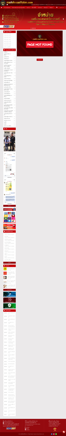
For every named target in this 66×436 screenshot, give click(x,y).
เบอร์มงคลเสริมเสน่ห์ (7, 92)
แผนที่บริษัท (28, 430)
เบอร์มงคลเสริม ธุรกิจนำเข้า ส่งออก (8, 114)
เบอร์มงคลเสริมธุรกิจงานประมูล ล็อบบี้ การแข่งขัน (8, 89)
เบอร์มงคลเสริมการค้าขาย (7, 87)
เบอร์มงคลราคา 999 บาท (7, 120)
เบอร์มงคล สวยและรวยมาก (7, 100)
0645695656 (27, 427)
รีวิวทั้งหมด (9, 206)
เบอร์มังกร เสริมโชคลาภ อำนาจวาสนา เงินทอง (8, 63)
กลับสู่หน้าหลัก (40, 59)
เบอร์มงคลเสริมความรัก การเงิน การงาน (8, 73)
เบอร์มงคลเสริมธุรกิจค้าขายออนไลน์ (7, 76)
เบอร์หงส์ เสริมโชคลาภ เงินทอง (8, 60)
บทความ (28, 8)
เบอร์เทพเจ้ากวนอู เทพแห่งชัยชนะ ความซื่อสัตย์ (7, 66)
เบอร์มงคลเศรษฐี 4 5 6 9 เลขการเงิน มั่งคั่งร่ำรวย (8, 70)
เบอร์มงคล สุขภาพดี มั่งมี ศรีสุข (8, 80)
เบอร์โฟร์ (5, 122)
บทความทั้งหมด (9, 290)
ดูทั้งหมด (9, 262)
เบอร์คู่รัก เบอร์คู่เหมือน (7, 68)
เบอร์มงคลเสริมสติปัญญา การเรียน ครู (8, 96)
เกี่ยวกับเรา (46, 8)
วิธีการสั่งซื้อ (34, 8)
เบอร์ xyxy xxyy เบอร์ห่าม (7, 126)
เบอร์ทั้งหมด (5, 52)
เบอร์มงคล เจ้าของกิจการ (7, 78)
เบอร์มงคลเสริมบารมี (7, 82)
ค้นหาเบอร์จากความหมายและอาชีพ (18, 8)
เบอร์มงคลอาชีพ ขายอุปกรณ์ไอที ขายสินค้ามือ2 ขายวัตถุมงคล (8, 111)
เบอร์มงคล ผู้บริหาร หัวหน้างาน (8, 116)
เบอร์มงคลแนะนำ (6, 58)
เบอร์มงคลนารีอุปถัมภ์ (7, 98)
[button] (31, 28)
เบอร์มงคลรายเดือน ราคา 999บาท (7, 54)
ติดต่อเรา (51, 8)
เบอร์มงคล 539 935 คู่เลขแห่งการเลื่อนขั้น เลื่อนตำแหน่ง (8, 85)
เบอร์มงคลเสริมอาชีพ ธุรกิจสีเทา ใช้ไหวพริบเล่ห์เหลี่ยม (8, 105)
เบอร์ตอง (5, 124)
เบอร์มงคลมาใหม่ (6, 57)
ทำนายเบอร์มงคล (7, 8)
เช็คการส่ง (40, 8)
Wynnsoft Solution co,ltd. (40, 434)
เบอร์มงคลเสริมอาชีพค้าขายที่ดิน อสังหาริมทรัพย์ (8, 108)
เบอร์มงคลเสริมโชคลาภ (7, 93)
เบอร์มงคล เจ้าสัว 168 (7, 118)
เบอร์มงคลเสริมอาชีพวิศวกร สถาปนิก (7, 102)
